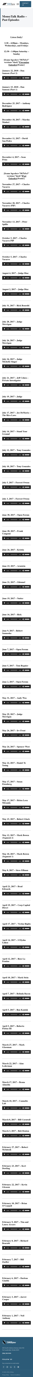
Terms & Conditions (15, 1375)
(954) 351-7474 (6, 1353)
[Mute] (23, 78)
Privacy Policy (5, 1375)
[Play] (5, 78)
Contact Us (25, 4)
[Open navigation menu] (18, 4)
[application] (16, 78)
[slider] (27, 77)
